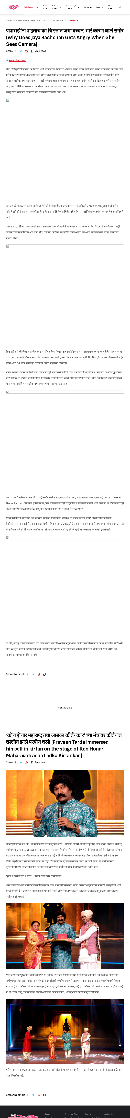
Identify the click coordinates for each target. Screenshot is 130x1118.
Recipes (86, 7)
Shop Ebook (110, 7)
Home (47, 1114)
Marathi (60, 20)
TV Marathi (72, 20)
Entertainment (29, 7)
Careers (88, 1114)
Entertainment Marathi (26, 20)
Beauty (98, 7)
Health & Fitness (55, 7)
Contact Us (108, 1114)
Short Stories (45, 7)
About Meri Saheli (72, 1114)
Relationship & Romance (71, 7)
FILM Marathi (47, 20)
